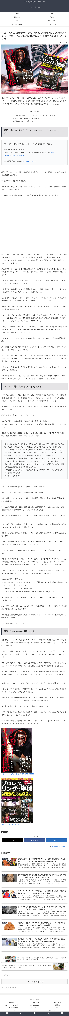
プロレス (5, 832)
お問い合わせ (51, 1010)
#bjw (6, 155)
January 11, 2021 (29, 161)
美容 (57, 1007)
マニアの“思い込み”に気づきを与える (27, 118)
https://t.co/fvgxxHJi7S (16, 155)
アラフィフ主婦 (34, 1002)
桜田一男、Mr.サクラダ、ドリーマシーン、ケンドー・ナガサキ (35, 115)
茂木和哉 (57, 1005)
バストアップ (34, 1007)
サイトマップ (17, 1010)
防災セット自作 (57, 1002)
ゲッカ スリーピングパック (12, 1005)
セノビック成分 (34, 1005)
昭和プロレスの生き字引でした (25, 121)
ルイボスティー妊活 (12, 1007)
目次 (32, 111)
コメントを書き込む (34, 981)
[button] (63, 538)
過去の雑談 (12, 1002)
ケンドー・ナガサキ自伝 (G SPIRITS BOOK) (17, 774)
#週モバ (52, 152)
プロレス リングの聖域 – (10, 824)
